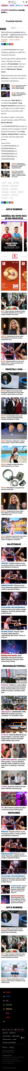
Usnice (11, 198)
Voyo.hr (12, 1052)
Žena (7, 1013)
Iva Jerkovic (13, 192)
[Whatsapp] (7, 44)
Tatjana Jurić (21, 192)
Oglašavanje (12, 1033)
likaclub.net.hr (10, 1063)
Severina (4, 183)
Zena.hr (8, 1052)
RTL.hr (3, 1052)
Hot (7, 1001)
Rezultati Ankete (5, 195)
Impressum (5, 1033)
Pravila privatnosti (7, 1039)
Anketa (9, 183)
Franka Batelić (5, 186)
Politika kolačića (15, 1036)
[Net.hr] (12, 1048)
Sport (8, 996)
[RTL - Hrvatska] (5, 1048)
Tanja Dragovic (5, 192)
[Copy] (12, 44)
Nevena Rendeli (14, 186)
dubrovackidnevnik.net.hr (8, 1061)
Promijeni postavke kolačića (9, 1042)
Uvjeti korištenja (6, 1036)
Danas (8, 992)
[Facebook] (2, 44)
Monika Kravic (14, 195)
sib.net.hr (14, 1057)
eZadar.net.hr (18, 1061)
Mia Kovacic (4, 198)
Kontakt (14, 1039)
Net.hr (17, 39)
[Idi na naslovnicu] (13, 3)
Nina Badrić (16, 183)
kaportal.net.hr (20, 1057)
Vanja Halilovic (14, 189)
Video (8, 1017)
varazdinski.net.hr (6, 1059)
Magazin (9, 1005)
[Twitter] (5, 44)
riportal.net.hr (15, 1059)
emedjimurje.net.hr (6, 1057)
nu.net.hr (4, 1063)
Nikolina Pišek (5, 189)
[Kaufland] (14, 256)
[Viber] (10, 44)
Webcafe (9, 1009)
